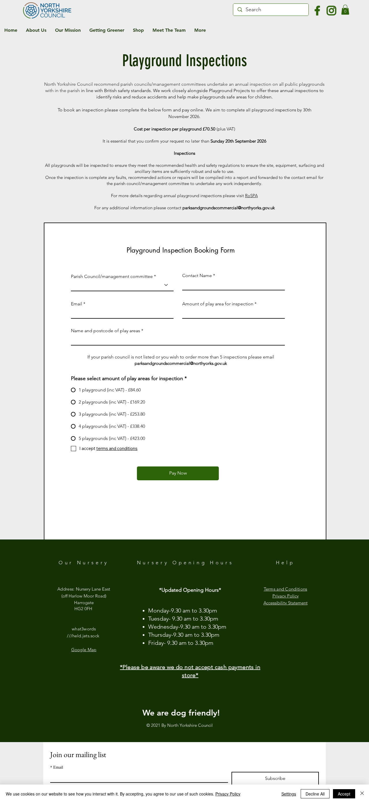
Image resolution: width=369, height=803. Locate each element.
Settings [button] (288, 794)
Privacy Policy (227, 794)
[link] (345, 10)
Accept (344, 794)
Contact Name (197, 275)
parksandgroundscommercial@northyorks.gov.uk (228, 207)
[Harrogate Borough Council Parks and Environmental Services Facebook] (317, 11)
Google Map (84, 649)
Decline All (315, 794)
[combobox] (122, 285)
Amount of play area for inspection (217, 304)
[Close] (362, 793)
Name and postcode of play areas (105, 330)
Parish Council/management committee (112, 276)
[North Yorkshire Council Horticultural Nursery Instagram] (331, 11)
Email (76, 304)
